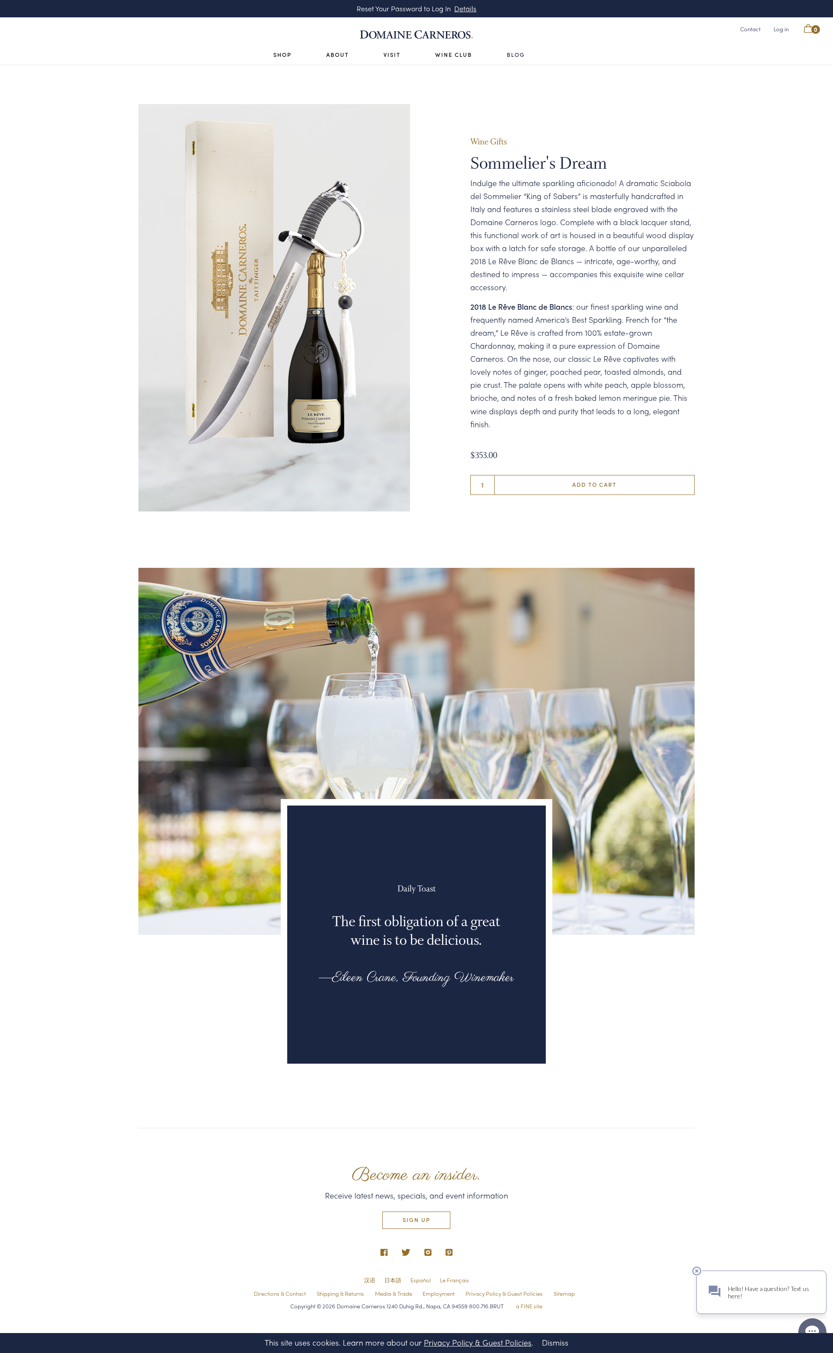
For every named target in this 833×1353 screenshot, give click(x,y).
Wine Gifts (488, 143)
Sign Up (416, 1219)
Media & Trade (393, 1293)
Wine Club (453, 55)
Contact (750, 29)
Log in (781, 28)
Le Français (454, 1280)
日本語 (392, 1280)
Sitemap (564, 1293)
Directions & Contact (280, 1293)
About (337, 55)
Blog (516, 55)
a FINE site (529, 1305)
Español (420, 1280)
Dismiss (555, 1342)
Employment (439, 1293)
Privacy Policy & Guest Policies (504, 1293)
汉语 (369, 1280)
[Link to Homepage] (416, 34)
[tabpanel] (274, 307)
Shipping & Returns (340, 1293)
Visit (392, 55)
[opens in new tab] (384, 1252)
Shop (282, 55)
